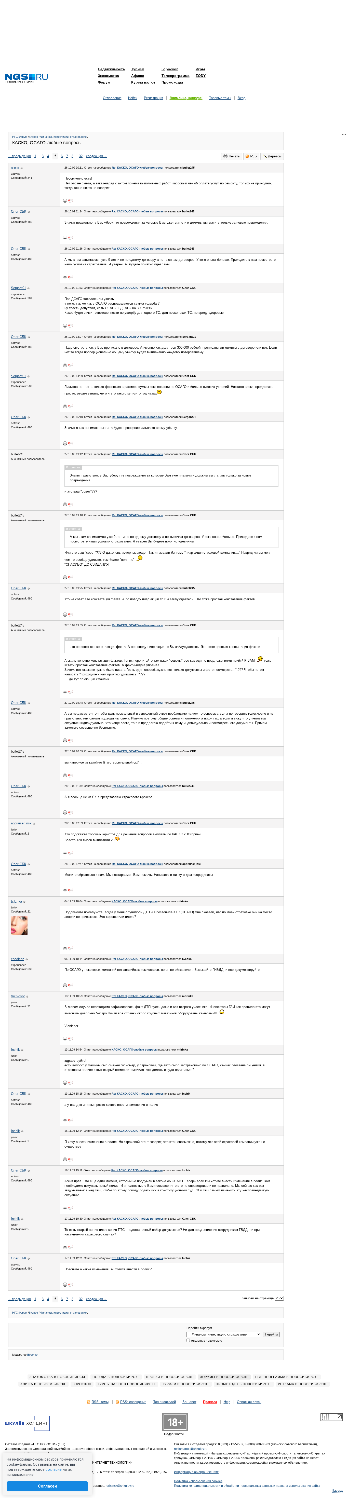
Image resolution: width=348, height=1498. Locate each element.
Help (227, 1402)
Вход (242, 98)
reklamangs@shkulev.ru (190, 1449)
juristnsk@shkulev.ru (120, 1486)
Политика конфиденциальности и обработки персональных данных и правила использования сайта (247, 1486)
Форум (104, 82)
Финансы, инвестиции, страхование (63, 136)
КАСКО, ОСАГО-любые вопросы (134, 901)
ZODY (201, 76)
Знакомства (108, 76)
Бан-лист (189, 1402)
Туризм (137, 69)
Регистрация (153, 98)
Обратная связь (249, 1402)
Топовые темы (220, 98)
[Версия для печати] (65, 201)
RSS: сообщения (133, 1402)
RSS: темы (100, 1402)
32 (81, 156)
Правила (210, 1402)
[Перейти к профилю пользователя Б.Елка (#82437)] (19, 934)
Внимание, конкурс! (186, 98)
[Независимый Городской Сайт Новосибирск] (26, 79)
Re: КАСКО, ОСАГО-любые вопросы (137, 167)
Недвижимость (111, 69)
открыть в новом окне (206, 1340)
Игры (200, 69)
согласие (54, 1469)
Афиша (137, 76)
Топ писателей (164, 1402)
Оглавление (112, 98)
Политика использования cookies (198, 1481)
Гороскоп (170, 69)
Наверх (337, 1490)
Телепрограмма (176, 76)
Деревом (275, 156)
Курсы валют (143, 82)
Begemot (32, 1354)
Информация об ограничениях (196, 1472)
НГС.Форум (19, 136)
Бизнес (33, 136)
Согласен (47, 1486)
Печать (234, 156)
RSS (253, 156)
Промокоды (172, 82)
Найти (132, 98)
